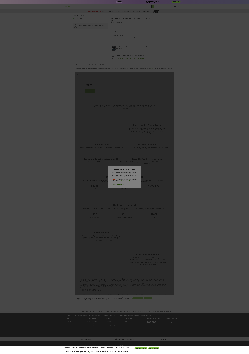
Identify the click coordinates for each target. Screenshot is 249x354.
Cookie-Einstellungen (140, 348)
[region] (124, 350)
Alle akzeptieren (153, 348)
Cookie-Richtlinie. (90, 352)
